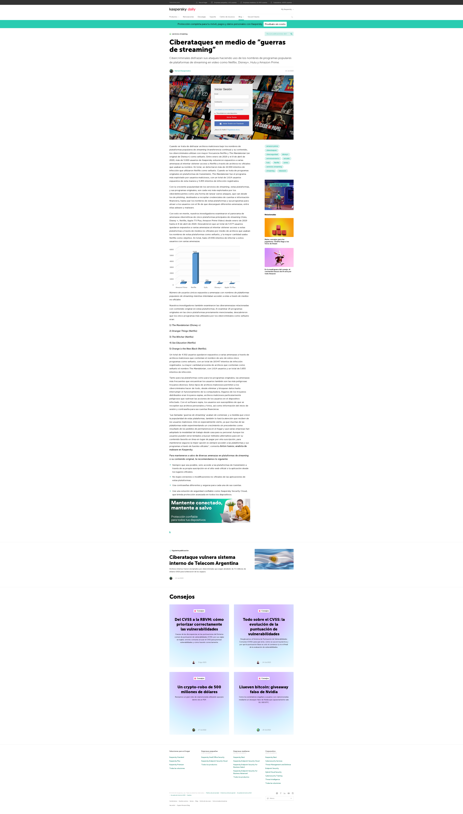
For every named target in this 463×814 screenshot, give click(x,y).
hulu (268, 163)
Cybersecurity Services (273, 761)
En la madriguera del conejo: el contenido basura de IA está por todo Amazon (278, 271)
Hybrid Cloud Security (273, 772)
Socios (192, 801)
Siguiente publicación (180, 550)
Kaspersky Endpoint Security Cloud (214, 761)
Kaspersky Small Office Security (212, 757)
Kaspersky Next (239, 757)
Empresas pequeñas (209, 751)
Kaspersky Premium (176, 765)
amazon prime (272, 146)
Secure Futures (253, 17)
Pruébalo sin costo (275, 24)
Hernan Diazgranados (183, 71)
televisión (282, 171)
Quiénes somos (183, 801)
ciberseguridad (272, 154)
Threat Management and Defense (278, 765)
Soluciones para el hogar (179, 751)
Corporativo (270, 751)
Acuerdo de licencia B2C (244, 793)
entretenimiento (272, 158)
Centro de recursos (227, 17)
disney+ (285, 154)
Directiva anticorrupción (228, 793)
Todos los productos (209, 765)
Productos (173, 17)
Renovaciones (188, 17)
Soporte (213, 17)
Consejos (200, 611)
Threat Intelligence (272, 779)
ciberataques (271, 150)
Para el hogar (203, 2)
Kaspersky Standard (176, 757)
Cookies (189, 795)
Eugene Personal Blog (183, 805)
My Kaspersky (286, 9)
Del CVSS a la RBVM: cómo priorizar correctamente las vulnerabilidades (199, 624)
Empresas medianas (241, 751)
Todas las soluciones (177, 768)
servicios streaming (179, 34)
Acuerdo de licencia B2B (178, 795)
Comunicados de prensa (220, 801)
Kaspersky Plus (174, 761)
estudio (287, 158)
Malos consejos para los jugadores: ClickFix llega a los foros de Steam (277, 241)
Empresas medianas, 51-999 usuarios (255, 2)
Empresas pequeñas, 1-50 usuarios (225, 2)
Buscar (291, 34)
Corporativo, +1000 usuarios (282, 2)
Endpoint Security (272, 768)
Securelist (172, 805)
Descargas (202, 17)
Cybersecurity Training (273, 776)
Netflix (276, 163)
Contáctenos (173, 801)
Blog (240, 17)
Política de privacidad (212, 793)
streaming (270, 171)
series (286, 163)
